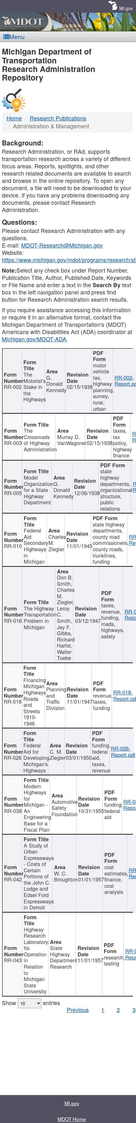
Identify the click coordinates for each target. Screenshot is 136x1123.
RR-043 (13, 960)
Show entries (31, 1003)
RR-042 (13, 879)
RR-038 (13, 811)
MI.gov (126, 8)
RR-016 (13, 620)
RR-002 (13, 386)
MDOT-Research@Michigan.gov (62, 245)
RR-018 (13, 701)
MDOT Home (72, 1118)
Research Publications (58, 118)
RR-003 (13, 443)
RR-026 (13, 757)
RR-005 (13, 493)
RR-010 (13, 546)
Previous (78, 1010)
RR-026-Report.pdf (123, 751)
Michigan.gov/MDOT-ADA (34, 339)
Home (14, 118)
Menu (17, 36)
